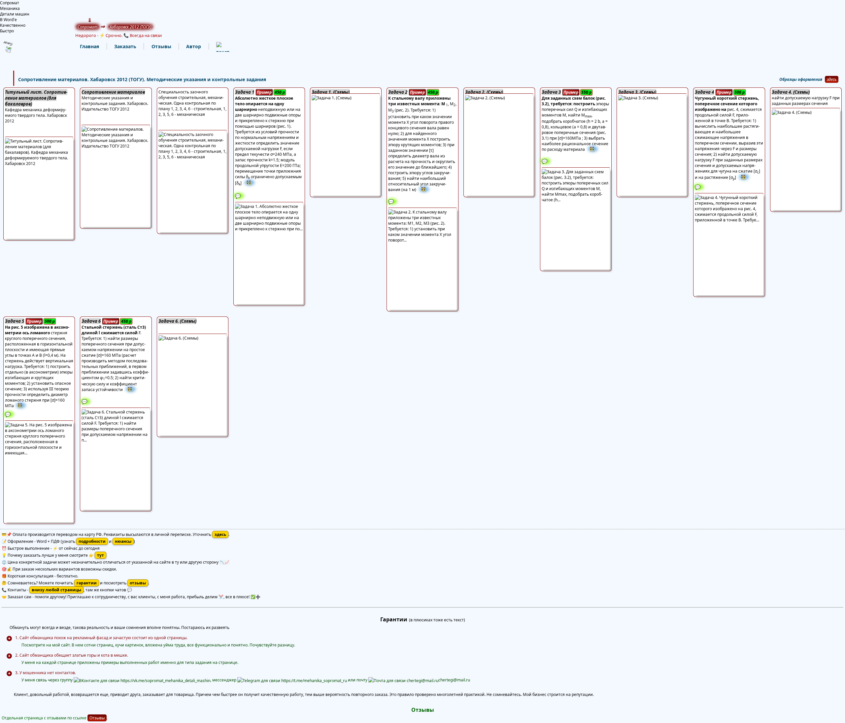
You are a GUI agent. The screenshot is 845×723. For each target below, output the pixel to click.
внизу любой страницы (56, 590)
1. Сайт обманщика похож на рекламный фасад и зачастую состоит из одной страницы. (101, 638)
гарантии (87, 583)
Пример (264, 92)
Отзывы (97, 718)
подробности (92, 541)
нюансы (123, 541)
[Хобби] (216, 46)
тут (100, 555)
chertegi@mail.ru (454, 680)
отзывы (138, 583)
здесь (831, 79)
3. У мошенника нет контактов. (45, 672)
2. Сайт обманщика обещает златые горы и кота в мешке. (71, 655)
